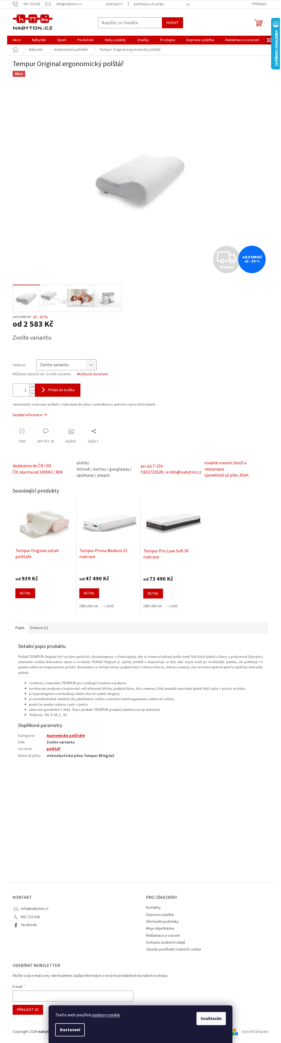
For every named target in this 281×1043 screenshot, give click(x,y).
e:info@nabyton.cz (183, 472)
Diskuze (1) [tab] (39, 628)
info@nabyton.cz (35, 908)
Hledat (172, 23)
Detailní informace (27, 415)
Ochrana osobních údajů (165, 942)
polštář (53, 749)
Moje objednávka (160, 928)
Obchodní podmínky (162, 921)
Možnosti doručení (92, 374)
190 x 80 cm (88, 606)
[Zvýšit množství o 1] (32, 387)
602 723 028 (30, 917)
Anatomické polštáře (66, 736)
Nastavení (70, 1030)
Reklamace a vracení (163, 935)
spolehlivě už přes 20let (226, 475)
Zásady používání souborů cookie (173, 949)
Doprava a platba (149, 4)
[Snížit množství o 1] (32, 393)
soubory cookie (106, 1015)
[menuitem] (16, 40)
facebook (29, 925)
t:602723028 (151, 472)
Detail (25, 593)
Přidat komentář (31, 773)
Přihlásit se (28, 1010)
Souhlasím (211, 1019)
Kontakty (114, 4)
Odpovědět (26, 819)
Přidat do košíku (61, 390)
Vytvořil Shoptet (255, 1031)
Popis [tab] (20, 628)
